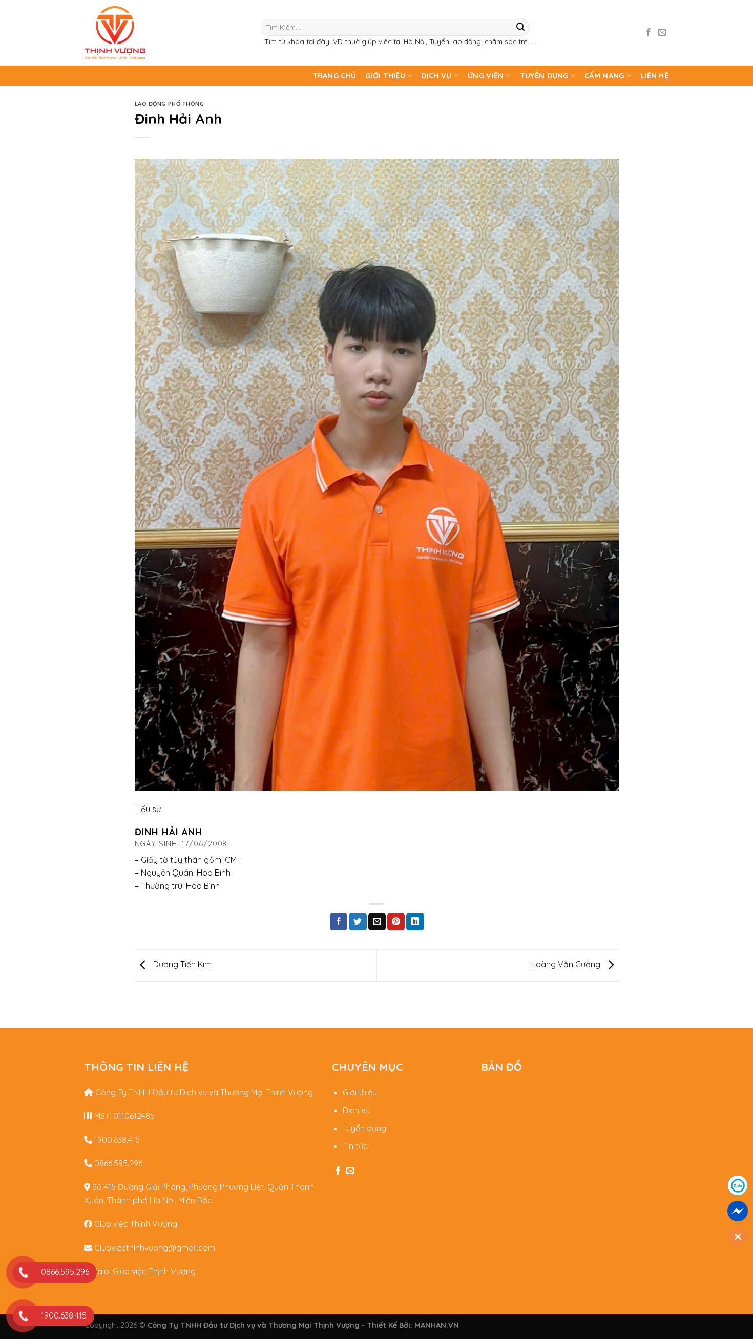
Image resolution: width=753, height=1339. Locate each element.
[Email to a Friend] (377, 921)
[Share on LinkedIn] (415, 921)
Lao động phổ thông (169, 104)
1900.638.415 (116, 1140)
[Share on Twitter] (357, 921)
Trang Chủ (334, 75)
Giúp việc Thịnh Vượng (134, 1224)
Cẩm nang (604, 75)
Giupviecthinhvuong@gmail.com (153, 1248)
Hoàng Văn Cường (566, 964)
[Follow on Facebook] (648, 32)
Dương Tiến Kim (181, 964)
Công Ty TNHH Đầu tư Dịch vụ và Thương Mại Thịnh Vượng (203, 1092)
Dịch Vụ (436, 75)
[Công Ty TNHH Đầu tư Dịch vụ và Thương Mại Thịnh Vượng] (165, 33)
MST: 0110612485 (123, 1116)
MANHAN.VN (436, 1325)
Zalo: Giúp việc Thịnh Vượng (143, 1271)
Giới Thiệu (385, 75)
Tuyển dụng (544, 75)
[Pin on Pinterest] (396, 921)
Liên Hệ (654, 75)
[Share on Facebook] (338, 921)
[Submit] (520, 27)
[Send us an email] (662, 32)
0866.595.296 (117, 1163)
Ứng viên (486, 75)
